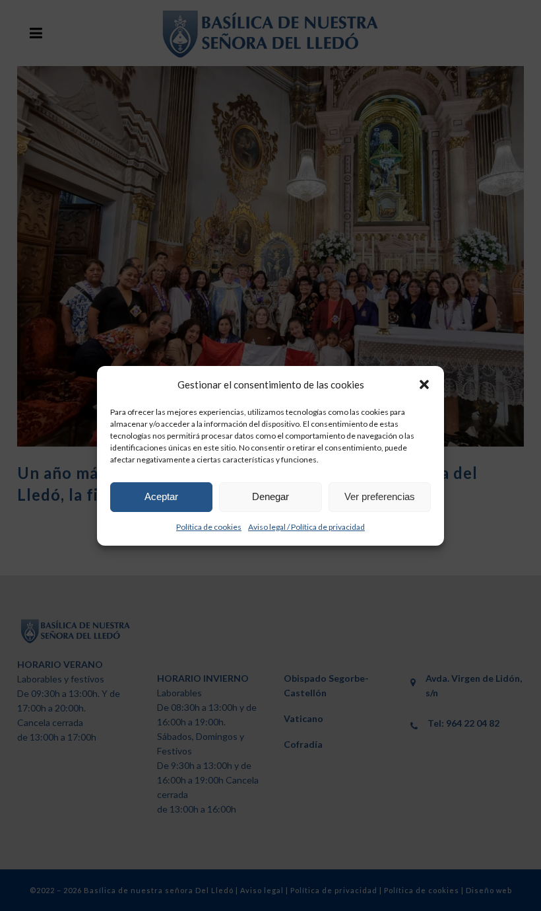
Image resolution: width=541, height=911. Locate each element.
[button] (424, 384)
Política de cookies (208, 527)
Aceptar (161, 496)
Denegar (270, 496)
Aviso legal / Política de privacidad (306, 527)
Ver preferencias (379, 496)
